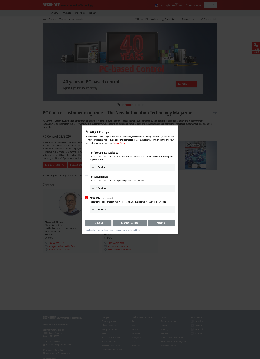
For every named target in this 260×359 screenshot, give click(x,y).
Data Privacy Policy (105, 230)
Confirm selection (129, 223)
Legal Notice (90, 230)
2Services (101, 209)
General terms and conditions (128, 230)
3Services (101, 188)
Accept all (161, 223)
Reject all (98, 223)
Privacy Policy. (119, 142)
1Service (100, 167)
